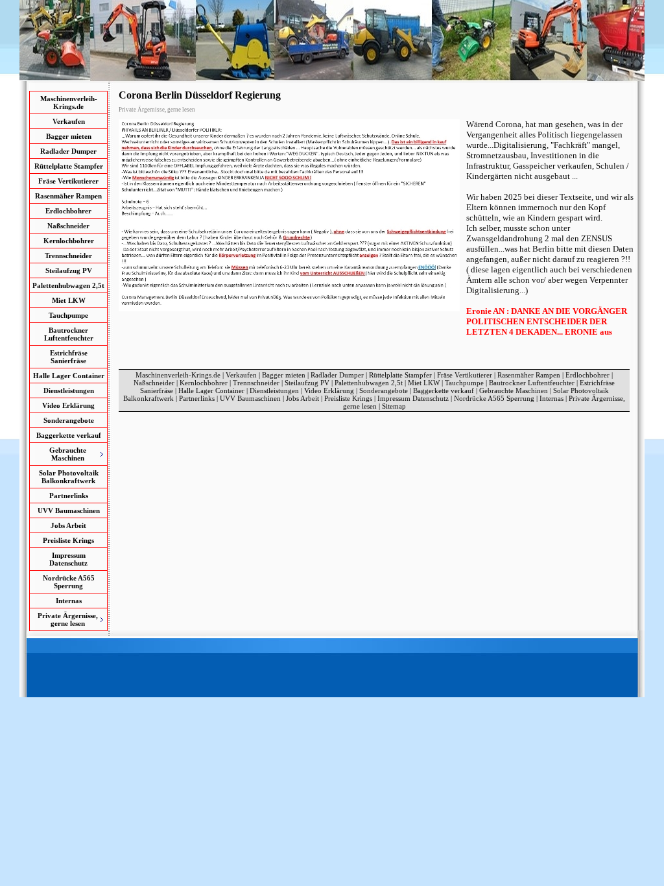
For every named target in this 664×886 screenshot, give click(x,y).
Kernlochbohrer (68, 241)
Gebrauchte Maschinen (513, 390)
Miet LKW (69, 300)
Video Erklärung (68, 405)
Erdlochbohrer (68, 211)
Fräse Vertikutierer (68, 181)
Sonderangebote (68, 420)
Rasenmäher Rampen (68, 196)
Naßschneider (68, 226)
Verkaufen (69, 121)
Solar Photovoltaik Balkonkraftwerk (69, 477)
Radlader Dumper (68, 151)
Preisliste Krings (68, 540)
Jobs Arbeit (68, 525)
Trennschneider (68, 255)
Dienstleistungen (68, 390)
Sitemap (394, 406)
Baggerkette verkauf (68, 435)
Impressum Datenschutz (68, 559)
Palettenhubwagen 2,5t (68, 285)
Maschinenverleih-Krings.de (68, 102)
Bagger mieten (68, 136)
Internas (69, 601)
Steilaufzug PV (68, 270)
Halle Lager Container (68, 375)
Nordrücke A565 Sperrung (69, 582)
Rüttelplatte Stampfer (68, 166)
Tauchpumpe (68, 315)
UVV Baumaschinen (69, 510)
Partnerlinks (68, 495)
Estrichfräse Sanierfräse (69, 357)
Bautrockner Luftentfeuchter (68, 334)
